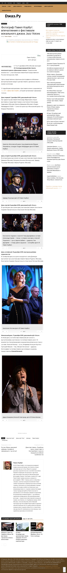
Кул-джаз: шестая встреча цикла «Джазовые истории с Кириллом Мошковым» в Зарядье (54, 168)
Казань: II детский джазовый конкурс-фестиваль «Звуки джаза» (55, 100)
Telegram (19, 3)
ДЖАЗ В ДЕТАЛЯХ (48, 6)
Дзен (23, 3)
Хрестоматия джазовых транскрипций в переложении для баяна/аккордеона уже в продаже (55, 85)
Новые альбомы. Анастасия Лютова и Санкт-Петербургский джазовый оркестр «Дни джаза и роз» (56, 157)
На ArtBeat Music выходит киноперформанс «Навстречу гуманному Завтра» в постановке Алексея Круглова (56, 93)
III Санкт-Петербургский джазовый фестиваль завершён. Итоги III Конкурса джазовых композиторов (55, 116)
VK (2, 3)
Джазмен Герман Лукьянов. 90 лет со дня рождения (56, 64)
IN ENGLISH (55, 566)
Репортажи (13, 21)
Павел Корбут (8, 36)
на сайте (10, 91)
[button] (64, 6)
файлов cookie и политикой (53, 568)
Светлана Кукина (52, 146)
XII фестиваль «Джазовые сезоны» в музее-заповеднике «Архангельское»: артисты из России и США (56, 77)
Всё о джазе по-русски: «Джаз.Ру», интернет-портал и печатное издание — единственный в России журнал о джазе (55, 33)
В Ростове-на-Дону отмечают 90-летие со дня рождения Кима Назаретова (56, 123)
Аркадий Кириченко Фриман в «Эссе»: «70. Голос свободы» (37, 534)
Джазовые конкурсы (20, 530)
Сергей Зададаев (51, 176)
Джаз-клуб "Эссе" (20, 438)
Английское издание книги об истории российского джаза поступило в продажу (55, 69)
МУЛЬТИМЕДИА (38, 6)
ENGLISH (4, 6)
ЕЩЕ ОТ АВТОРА (27, 518)
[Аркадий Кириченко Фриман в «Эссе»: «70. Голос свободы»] (37, 526)
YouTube (10, 3)
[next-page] (5, 545)
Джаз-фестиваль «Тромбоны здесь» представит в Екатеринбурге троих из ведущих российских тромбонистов (34, 451)
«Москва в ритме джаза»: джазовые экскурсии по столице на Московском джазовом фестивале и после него (55, 57)
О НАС (9, 6)
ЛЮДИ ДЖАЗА (27, 6)
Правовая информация (45, 566)
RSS (14, 3)
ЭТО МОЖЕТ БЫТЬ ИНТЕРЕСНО (11, 518)
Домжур (28, 438)
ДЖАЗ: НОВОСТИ (17, 6)
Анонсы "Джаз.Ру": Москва (35, 530)
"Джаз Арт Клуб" (10, 438)
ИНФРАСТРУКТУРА (6, 10)
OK (5, 3)
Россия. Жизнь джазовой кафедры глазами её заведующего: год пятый (9, 449)
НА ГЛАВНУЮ (4, 21)
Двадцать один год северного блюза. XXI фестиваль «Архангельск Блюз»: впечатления (7, 536)
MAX (27, 3)
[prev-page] (2, 545)
